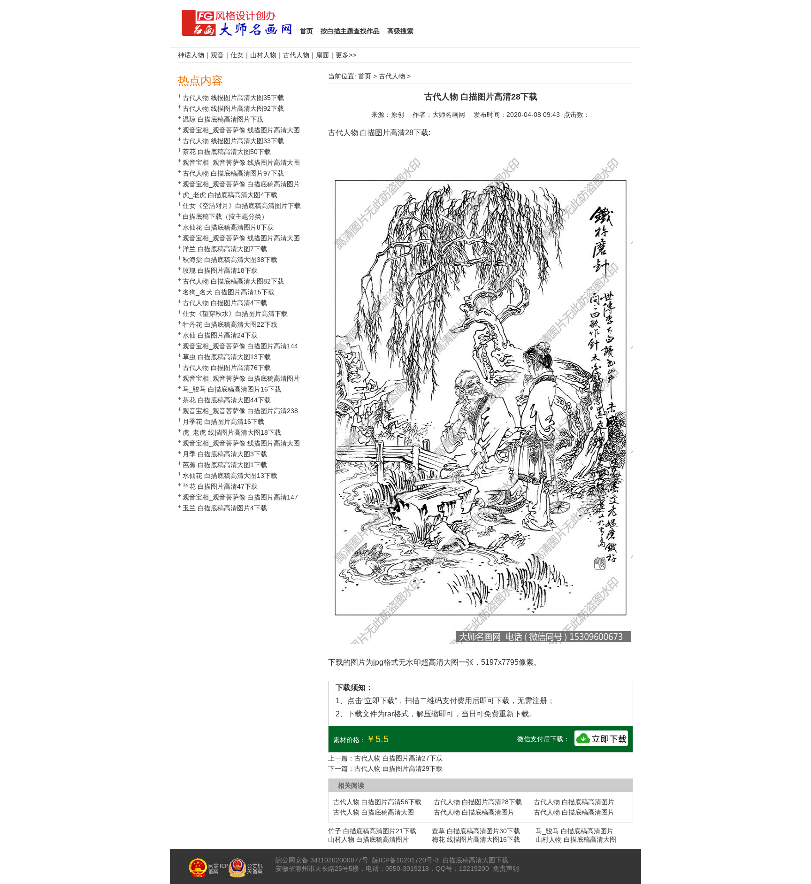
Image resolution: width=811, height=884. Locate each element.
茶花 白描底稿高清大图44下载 (227, 400)
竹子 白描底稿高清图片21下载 (372, 831)
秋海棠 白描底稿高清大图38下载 (230, 259)
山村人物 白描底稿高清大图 (576, 839)
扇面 (322, 55)
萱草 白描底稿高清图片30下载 (476, 831)
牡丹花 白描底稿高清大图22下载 (230, 324)
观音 (217, 55)
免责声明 (506, 868)
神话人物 (191, 55)
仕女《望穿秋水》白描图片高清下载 (235, 313)
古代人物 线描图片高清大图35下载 (233, 97)
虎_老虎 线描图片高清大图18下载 (232, 432)
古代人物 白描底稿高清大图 (373, 812)
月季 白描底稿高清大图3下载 (225, 454)
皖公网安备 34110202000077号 (321, 860)
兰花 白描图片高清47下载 (220, 486)
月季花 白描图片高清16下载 (223, 421)
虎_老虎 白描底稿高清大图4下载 (230, 195)
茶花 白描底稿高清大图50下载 (227, 151)
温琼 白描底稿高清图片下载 (223, 119)
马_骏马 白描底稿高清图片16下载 (232, 389)
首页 (364, 76)
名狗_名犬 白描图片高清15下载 (229, 292)
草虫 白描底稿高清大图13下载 (227, 357)
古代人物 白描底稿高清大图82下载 (233, 281)
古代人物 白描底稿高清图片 (574, 802)
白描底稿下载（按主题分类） (225, 216)
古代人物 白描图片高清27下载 (398, 758)
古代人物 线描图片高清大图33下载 (233, 141)
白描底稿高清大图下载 (475, 860)
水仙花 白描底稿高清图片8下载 (228, 227)
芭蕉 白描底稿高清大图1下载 (225, 465)
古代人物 (296, 55)
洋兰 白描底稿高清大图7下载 (225, 249)
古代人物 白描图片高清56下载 (377, 802)
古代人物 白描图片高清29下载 (398, 768)
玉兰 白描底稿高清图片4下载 (225, 508)
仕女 (237, 55)
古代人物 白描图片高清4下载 (225, 303)
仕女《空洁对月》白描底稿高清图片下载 (242, 205)
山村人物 (263, 55)
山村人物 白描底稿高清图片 (368, 839)
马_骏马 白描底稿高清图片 (574, 831)
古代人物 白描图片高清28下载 (478, 802)
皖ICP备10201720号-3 (405, 860)
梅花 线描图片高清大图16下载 (476, 839)
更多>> (346, 55)
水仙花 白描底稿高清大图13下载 (230, 475)
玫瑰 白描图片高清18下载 (220, 270)
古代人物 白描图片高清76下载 (227, 367)
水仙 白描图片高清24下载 (220, 335)
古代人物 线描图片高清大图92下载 (233, 108)
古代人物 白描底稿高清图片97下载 (233, 173)
